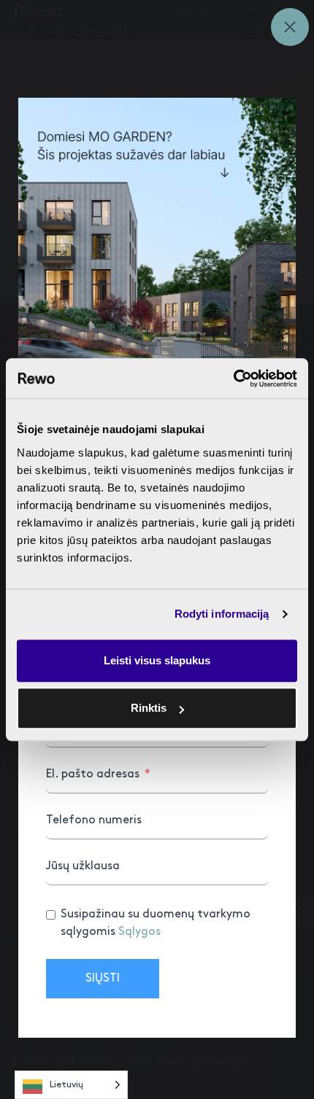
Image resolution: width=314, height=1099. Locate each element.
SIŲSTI (102, 978)
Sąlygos (139, 931)
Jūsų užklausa (83, 866)
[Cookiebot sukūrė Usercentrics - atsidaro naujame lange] (233, 378)
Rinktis (148, 708)
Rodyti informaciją (222, 613)
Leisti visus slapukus (157, 660)
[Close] (290, 27)
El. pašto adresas (92, 774)
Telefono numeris (94, 820)
